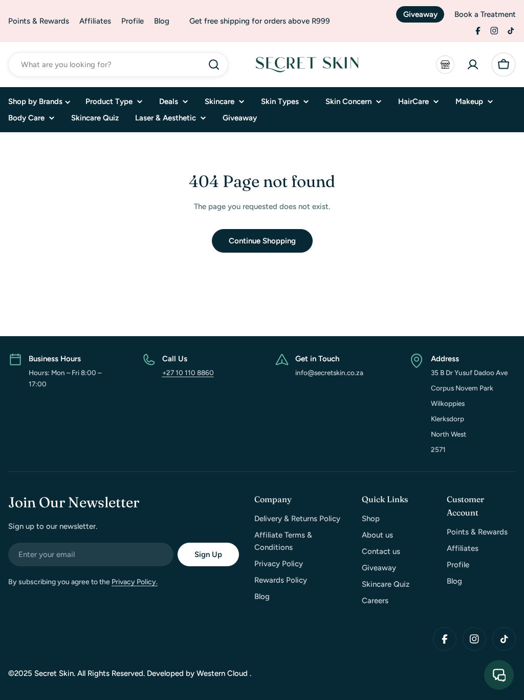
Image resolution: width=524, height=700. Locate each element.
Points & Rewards (38, 21)
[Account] (473, 64)
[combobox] (118, 64)
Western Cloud (223, 673)
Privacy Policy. (135, 582)
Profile (132, 21)
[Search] (214, 64)
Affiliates (95, 21)
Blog (161, 21)
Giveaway (420, 14)
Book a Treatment (485, 14)
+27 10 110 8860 (188, 372)
